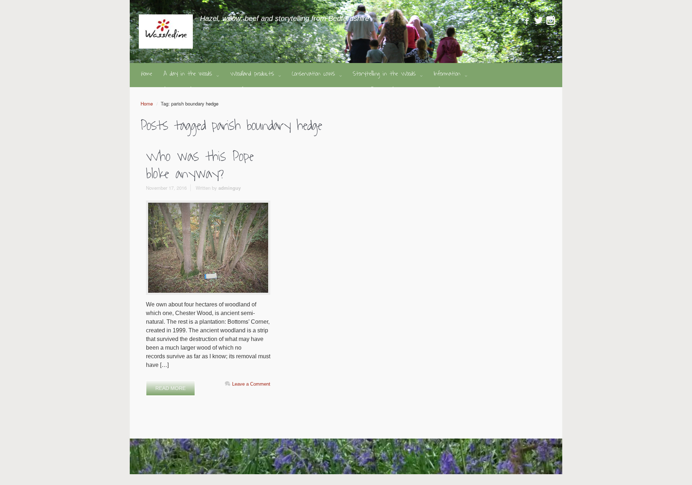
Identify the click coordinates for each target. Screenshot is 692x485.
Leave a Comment (251, 384)
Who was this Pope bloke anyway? (200, 165)
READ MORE (170, 388)
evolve (300, 460)
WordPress (387, 460)
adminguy (229, 187)
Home (147, 103)
